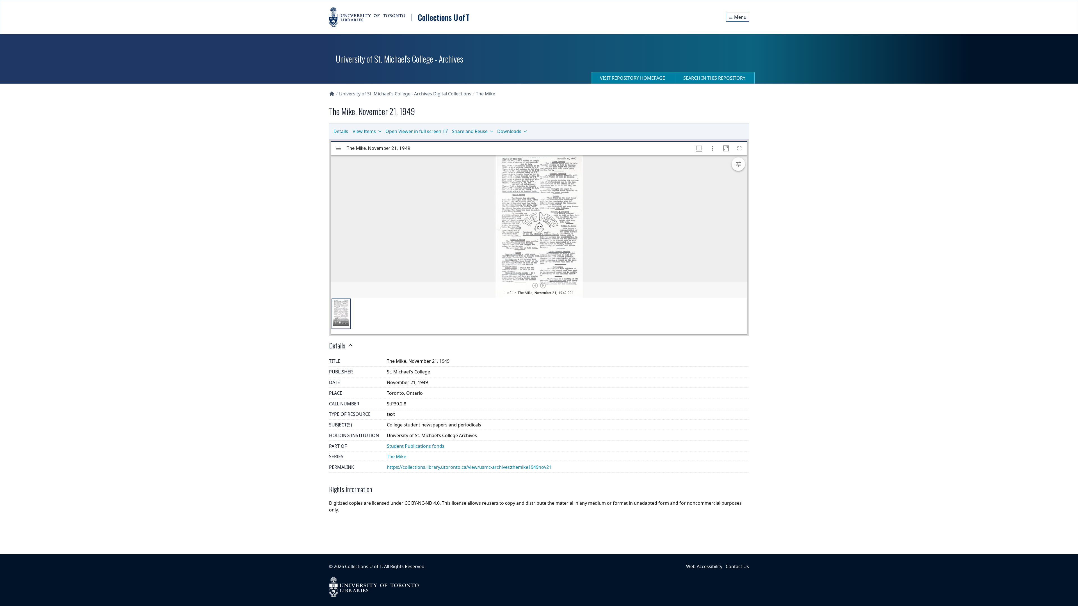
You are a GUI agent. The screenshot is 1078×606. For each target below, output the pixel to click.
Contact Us (737, 566)
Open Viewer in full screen (413, 131)
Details (341, 131)
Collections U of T (363, 566)
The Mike (485, 94)
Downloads (509, 131)
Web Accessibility (704, 566)
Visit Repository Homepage (632, 78)
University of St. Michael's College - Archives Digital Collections (405, 94)
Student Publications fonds (415, 446)
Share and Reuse (470, 131)
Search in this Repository (714, 78)
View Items (364, 131)
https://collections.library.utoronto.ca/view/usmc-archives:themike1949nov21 (469, 467)
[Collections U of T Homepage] (332, 94)
